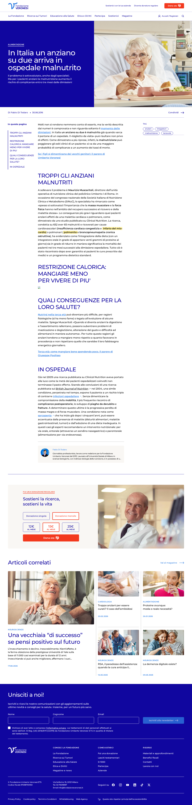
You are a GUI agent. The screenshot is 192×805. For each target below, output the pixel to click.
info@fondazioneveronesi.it (70, 788)
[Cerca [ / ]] (183, 16)
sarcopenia (45, 415)
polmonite (70, 232)
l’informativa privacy (56, 728)
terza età (167, 133)
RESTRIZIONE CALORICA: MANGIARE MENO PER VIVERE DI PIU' (22, 146)
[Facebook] (113, 785)
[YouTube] (127, 785)
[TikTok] (142, 785)
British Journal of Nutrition (72, 388)
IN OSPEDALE (17, 166)
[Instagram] (120, 785)
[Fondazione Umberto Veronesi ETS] (18, 5)
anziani (148, 129)
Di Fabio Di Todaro (18, 112)
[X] (149, 785)
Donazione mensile (65, 516)
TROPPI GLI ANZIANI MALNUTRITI (21, 134)
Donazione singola (36, 516)
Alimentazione (16, 45)
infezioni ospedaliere (66, 396)
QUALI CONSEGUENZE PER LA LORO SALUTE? (22, 158)
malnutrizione (151, 133)
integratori (161, 129)
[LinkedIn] (135, 785)
